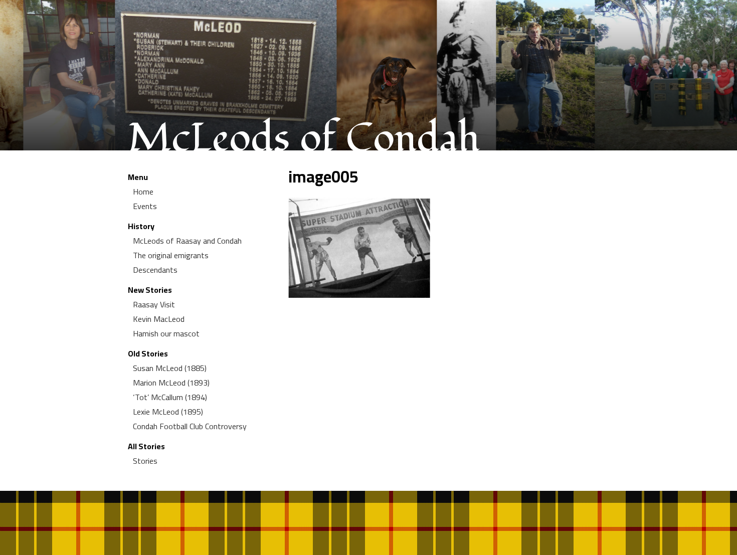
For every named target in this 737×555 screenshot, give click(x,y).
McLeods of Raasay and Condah (187, 241)
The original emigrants (171, 255)
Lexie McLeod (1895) (168, 412)
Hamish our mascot (166, 333)
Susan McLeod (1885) (170, 368)
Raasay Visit (154, 304)
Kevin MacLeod (159, 319)
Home (143, 192)
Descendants (155, 270)
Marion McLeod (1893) (171, 383)
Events (145, 206)
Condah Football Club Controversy (190, 426)
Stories (145, 461)
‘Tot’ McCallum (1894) (170, 397)
